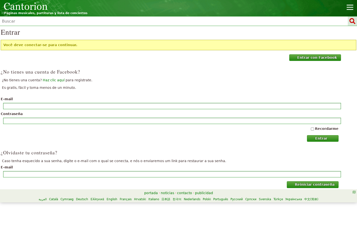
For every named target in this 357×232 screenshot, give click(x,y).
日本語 (166, 199)
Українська (293, 199)
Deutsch (82, 199)
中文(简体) (311, 199)
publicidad (204, 193)
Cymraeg (67, 199)
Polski (207, 199)
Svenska (265, 199)
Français (126, 199)
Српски (250, 199)
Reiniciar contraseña (314, 184)
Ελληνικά (97, 199)
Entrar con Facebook (317, 57)
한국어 (177, 199)
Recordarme (327, 129)
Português (220, 199)
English (112, 199)
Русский (236, 199)
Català (53, 199)
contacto (184, 193)
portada (151, 193)
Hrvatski (140, 199)
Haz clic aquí (54, 80)
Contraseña (12, 114)
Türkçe (278, 199)
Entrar (321, 138)
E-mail (7, 99)
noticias (167, 193)
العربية (43, 199)
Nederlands (192, 199)
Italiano (153, 199)
